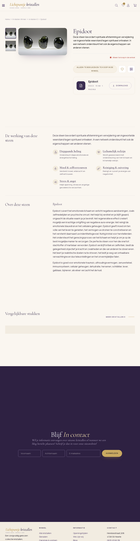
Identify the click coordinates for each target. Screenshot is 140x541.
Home (7, 19)
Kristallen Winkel (19, 19)
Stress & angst (68, 181)
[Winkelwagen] (135, 5)
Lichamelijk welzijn (114, 151)
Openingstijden (80, 533)
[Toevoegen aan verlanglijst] (122, 69)
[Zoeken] (116, 5)
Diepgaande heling (70, 151)
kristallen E (33, 19)
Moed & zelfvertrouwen (73, 167)
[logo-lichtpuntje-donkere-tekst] (24, 5)
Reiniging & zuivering (116, 167)
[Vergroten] (62, 51)
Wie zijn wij (78, 536)
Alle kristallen (45, 533)
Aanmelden (112, 453)
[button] (3, 5)
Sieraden (43, 536)
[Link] (128, 5)
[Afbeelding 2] (10, 46)
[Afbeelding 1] (10, 33)
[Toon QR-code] (131, 69)
